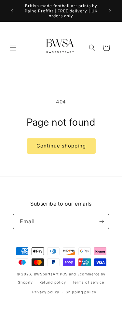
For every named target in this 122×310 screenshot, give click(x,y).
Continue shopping (61, 146)
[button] (13, 47)
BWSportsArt (46, 274)
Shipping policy (81, 292)
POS (64, 274)
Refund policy (52, 282)
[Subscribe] (101, 221)
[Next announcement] (110, 11)
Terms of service (88, 282)
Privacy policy (45, 292)
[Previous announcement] (12, 11)
